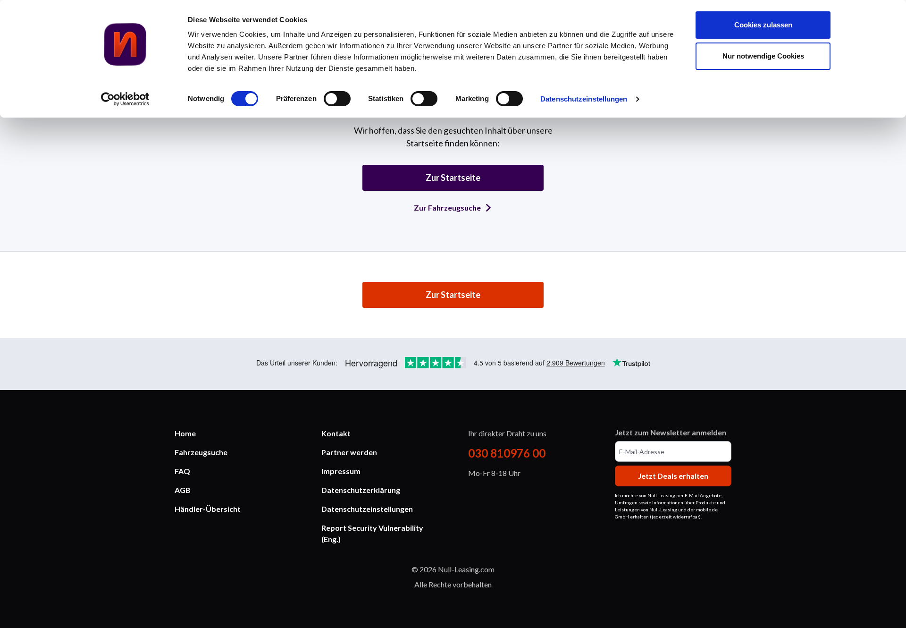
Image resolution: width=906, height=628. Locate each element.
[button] (233, 490)
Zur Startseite (453, 177)
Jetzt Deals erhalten (673, 475)
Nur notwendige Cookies (763, 56)
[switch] (337, 98)
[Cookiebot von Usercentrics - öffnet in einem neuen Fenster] (125, 99)
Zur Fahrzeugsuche (447, 207)
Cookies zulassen (763, 25)
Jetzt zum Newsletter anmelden (670, 432)
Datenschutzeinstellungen (583, 99)
